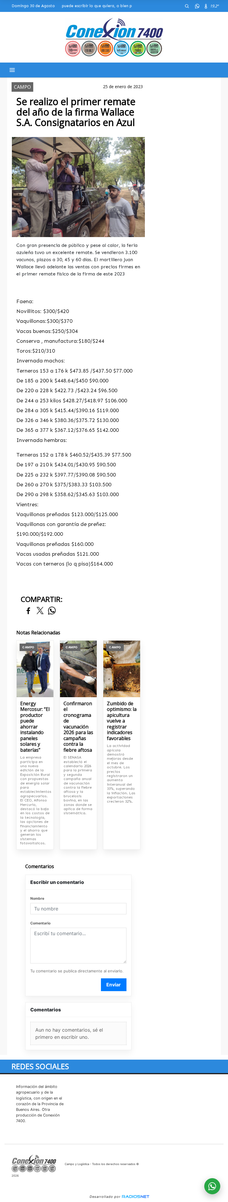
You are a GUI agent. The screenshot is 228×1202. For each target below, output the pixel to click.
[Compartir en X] (40, 611)
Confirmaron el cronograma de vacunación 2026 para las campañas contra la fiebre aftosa (78, 727)
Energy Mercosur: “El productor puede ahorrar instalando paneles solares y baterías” (35, 727)
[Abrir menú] (12, 70)
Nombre (37, 898)
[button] (187, 6)
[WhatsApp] (197, 6)
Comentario (40, 923)
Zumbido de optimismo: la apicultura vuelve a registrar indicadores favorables (122, 721)
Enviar (113, 985)
